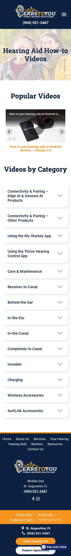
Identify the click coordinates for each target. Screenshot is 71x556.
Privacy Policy (24, 514)
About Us (22, 439)
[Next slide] (62, 131)
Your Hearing (59, 439)
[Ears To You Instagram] (38, 499)
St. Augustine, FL (38, 528)
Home (6, 439)
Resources (55, 444)
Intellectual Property (22, 519)
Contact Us (36, 449)
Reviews (37, 444)
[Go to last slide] (9, 131)
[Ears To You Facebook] (33, 499)
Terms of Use (45, 514)
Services (40, 439)
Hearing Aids (17, 444)
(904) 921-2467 (35, 491)
